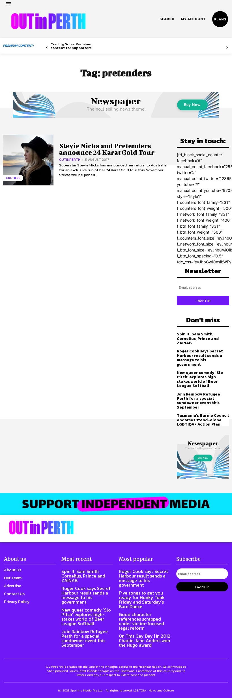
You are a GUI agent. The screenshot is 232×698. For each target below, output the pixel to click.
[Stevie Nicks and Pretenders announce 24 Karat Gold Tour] (28, 160)
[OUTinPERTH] (48, 21)
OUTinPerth (69, 159)
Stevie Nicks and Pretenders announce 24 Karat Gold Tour (106, 149)
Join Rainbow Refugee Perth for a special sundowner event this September (198, 400)
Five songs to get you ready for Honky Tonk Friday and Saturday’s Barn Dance (142, 599)
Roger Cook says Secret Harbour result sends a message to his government (200, 357)
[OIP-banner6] (116, 504)
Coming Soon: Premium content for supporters (71, 45)
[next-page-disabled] (227, 47)
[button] (167, 19)
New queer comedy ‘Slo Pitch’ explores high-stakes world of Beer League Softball (200, 379)
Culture (13, 178)
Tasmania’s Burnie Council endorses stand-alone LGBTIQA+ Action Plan (203, 420)
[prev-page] (46, 47)
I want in (203, 300)
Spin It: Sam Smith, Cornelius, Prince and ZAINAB (198, 338)
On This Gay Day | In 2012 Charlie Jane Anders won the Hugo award (144, 640)
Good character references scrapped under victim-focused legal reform (141, 621)
